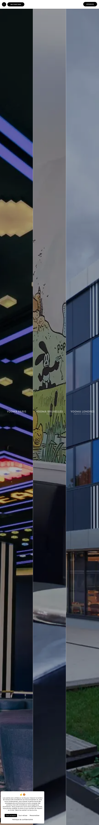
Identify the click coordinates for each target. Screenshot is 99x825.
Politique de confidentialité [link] (22, 819)
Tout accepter (11, 815)
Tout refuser (22, 815)
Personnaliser (34, 815)
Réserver (90, 4)
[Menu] (4, 4)
